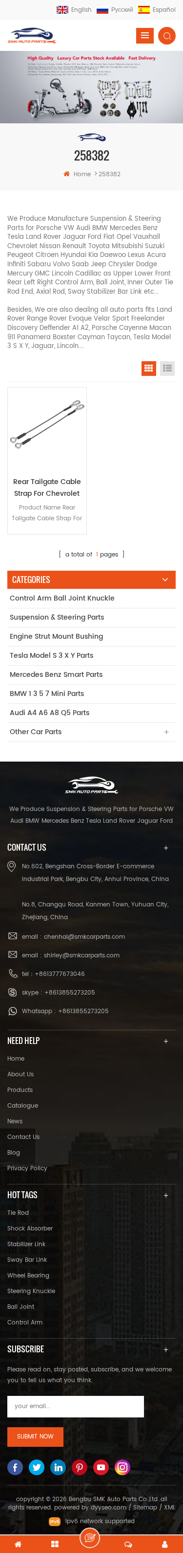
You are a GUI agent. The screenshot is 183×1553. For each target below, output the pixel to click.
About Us (20, 1074)
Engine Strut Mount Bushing (56, 636)
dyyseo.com (108, 1507)
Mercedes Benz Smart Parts (56, 674)
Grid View (149, 368)
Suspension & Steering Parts (57, 617)
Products (20, 1090)
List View (167, 368)
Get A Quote (90, 1538)
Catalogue (22, 1106)
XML (169, 1507)
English (81, 10)
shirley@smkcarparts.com (82, 955)
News (14, 1121)
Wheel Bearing (28, 1275)
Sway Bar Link (27, 1260)
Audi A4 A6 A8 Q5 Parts (49, 713)
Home (15, 1059)
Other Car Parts (35, 732)
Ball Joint (20, 1307)
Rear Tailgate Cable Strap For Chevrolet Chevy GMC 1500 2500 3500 (47, 488)
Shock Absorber (30, 1228)
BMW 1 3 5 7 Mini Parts (47, 693)
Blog (13, 1153)
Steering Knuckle (31, 1291)
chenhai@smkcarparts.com (84, 937)
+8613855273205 (69, 992)
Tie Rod (18, 1213)
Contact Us (23, 1137)
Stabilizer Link (26, 1244)
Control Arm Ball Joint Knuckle (62, 598)
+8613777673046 (60, 974)
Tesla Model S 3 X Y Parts (51, 655)
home (82, 174)
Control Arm (24, 1322)
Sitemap (145, 1507)
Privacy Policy (27, 1168)
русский (122, 10)
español (164, 10)
